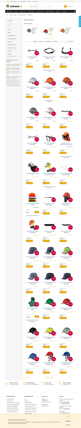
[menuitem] (9, 11)
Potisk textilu (35, 1)
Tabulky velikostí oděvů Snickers (31, 404)
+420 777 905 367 (66, 402)
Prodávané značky (28, 413)
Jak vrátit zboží (10, 401)
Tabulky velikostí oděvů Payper (31, 411)
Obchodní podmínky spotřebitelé (13, 402)
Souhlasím (68, 416)
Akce (10, 22)
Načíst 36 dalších (49, 377)
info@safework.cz (65, 403)
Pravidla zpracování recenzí (12, 411)
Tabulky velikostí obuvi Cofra (30, 406)
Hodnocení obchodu (22, 1)
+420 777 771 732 (66, 413)
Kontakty (29, 1)
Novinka (10, 24)
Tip (9, 25)
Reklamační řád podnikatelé (12, 408)
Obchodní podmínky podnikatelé (13, 404)
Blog (8, 1)
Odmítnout (68, 421)
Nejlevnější (35, 41)
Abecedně (55, 41)
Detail (37, 212)
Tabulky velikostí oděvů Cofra (30, 410)
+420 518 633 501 (66, 409)
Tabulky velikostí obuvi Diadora (31, 408)
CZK (60, 1)
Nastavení (68, 424)
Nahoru (27, 377)
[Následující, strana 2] (71, 378)
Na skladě (11, 20)
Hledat (49, 6)
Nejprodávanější (48, 41)
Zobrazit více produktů (49, 38)
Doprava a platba (14, 1)
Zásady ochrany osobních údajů (13, 410)
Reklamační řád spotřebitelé (12, 406)
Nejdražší (41, 41)
